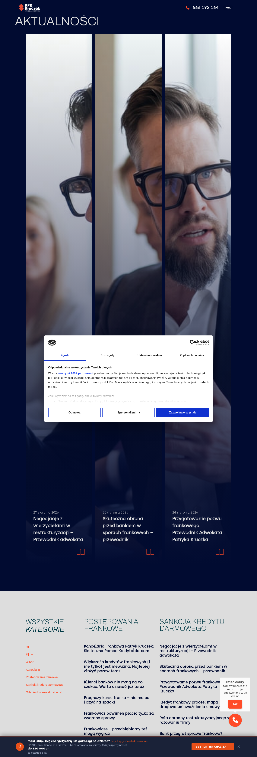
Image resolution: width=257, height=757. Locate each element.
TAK (235, 704)
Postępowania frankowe (42, 677)
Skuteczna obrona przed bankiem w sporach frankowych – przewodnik (128, 529)
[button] (235, 720)
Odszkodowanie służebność (44, 692)
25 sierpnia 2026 (115, 512)
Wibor (29, 662)
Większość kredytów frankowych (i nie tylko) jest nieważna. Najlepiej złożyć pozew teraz (117, 666)
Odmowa (74, 412)
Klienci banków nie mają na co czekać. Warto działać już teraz (114, 684)
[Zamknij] (250, 677)
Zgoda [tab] (65, 355)
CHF (29, 647)
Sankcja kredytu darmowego (45, 684)
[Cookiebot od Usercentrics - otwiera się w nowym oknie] (192, 342)
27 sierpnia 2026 (46, 512)
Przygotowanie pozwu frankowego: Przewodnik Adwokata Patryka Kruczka (197, 529)
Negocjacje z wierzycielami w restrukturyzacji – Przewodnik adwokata (58, 529)
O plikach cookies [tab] (192, 355)
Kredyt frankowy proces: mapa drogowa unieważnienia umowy (190, 704)
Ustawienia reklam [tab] (150, 355)
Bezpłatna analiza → (213, 746)
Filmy (29, 654)
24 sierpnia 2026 (185, 512)
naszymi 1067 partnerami (75, 373)
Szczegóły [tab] (107, 355)
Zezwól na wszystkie (182, 412)
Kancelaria (33, 669)
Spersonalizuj (126, 412)
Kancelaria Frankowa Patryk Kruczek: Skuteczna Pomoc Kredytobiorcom (119, 648)
